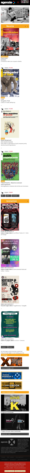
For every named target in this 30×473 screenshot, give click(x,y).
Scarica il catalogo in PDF (8, 368)
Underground (4, 56)
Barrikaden (3, 60)
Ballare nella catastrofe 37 (7, 304)
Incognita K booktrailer (7, 412)
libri (2, 195)
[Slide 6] (9, 21)
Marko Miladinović (6, 140)
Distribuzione (22, 459)
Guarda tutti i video (6, 434)
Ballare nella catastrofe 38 (7, 267)
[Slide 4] (6, 21)
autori (7, 195)
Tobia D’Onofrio (5, 183)
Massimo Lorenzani (16, 183)
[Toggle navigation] (18, 2)
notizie (10, 347)
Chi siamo (10, 457)
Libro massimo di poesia (7, 142)
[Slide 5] (8, 21)
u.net (2, 99)
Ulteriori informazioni (20, 471)
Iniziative (11, 200)
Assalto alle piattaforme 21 (7, 231)
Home (3, 457)
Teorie (3, 97)
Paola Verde (4, 58)
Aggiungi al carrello (2, 68)
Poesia (3, 138)
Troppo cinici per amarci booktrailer (11, 431)
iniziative (4, 347)
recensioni (14, 195)
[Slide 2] (4, 21)
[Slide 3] (5, 21)
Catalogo (4, 459)
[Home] (8, 2)
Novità (10, 26)
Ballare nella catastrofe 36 (7, 339)
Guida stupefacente (5, 184)
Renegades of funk (5, 101)
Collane (12, 459)
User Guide (8, 353)
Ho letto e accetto (9, 471)
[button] (1, 15)
